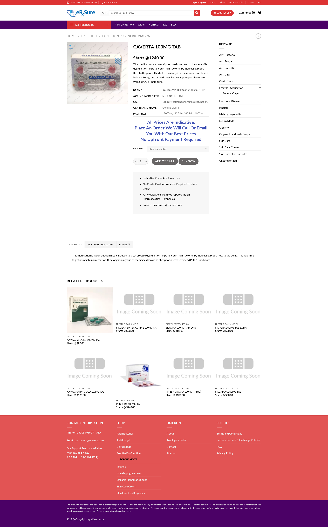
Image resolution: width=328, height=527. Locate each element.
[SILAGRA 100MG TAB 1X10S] (238, 304)
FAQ (259, 2)
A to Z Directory (124, 24)
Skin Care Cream (229, 147)
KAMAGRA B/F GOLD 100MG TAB (86, 391)
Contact (251, 2)
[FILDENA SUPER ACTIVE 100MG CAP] (139, 304)
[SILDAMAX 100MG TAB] (238, 368)
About (222, 2)
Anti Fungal (226, 61)
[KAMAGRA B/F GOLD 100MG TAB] (90, 368)
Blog (174, 24)
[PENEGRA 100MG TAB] (139, 374)
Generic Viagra (136, 36)
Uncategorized (228, 160)
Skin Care (224, 140)
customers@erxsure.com (167, 204)
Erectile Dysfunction (100, 36)
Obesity (224, 127)
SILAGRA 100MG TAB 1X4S (181, 327)
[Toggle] (260, 88)
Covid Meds (226, 81)
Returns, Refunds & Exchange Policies (238, 440)
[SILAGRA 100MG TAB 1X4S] (189, 304)
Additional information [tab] (100, 244)
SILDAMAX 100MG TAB (228, 391)
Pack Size (138, 148)
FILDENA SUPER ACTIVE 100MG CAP (137, 327)
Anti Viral (224, 74)
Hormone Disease (229, 101)
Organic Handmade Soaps (234, 134)
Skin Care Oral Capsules (233, 153)
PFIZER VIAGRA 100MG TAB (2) (183, 391)
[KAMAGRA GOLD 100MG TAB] (90, 310)
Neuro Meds (226, 120)
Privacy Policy (225, 453)
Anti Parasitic (227, 68)
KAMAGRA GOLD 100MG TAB (83, 339)
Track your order (236, 2)
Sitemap (212, 2)
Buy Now (188, 161)
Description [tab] (75, 244)
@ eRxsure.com (96, 519)
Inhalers (223, 107)
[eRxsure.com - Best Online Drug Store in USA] (81, 13)
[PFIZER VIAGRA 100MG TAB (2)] (189, 368)
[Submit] (197, 13)
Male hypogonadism (231, 114)
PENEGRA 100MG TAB (128, 404)
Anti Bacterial (227, 54)
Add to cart (164, 161)
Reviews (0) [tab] (124, 244)
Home (71, 36)
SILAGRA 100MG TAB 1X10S (231, 327)
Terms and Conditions (229, 433)
